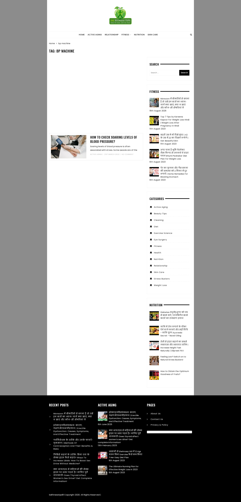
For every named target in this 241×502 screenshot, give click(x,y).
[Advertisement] (96, 95)
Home (82, 34)
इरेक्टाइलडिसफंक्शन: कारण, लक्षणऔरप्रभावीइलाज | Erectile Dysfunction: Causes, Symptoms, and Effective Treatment (71, 430)
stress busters (162, 278)
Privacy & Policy (159, 424)
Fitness (125, 34)
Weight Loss (160, 285)
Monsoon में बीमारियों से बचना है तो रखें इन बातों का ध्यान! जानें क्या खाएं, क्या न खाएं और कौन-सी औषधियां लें (73, 416)
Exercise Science (163, 233)
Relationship (111, 34)
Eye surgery (160, 239)
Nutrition (139, 34)
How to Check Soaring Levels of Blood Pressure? (113, 139)
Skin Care (153, 34)
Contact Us (157, 419)
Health (157, 252)
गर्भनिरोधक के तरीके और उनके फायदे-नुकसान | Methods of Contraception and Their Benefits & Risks (73, 444)
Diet (156, 226)
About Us (156, 413)
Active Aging (95, 34)
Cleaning (159, 220)
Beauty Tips (160, 213)
